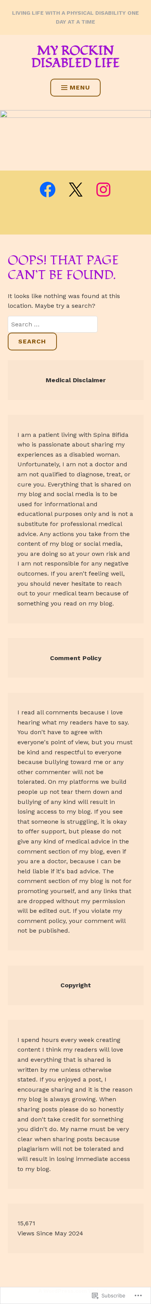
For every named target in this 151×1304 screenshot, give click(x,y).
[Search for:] (53, 324)
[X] (75, 189)
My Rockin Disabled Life (75, 57)
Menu (80, 87)
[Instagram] (103, 189)
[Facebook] (47, 189)
